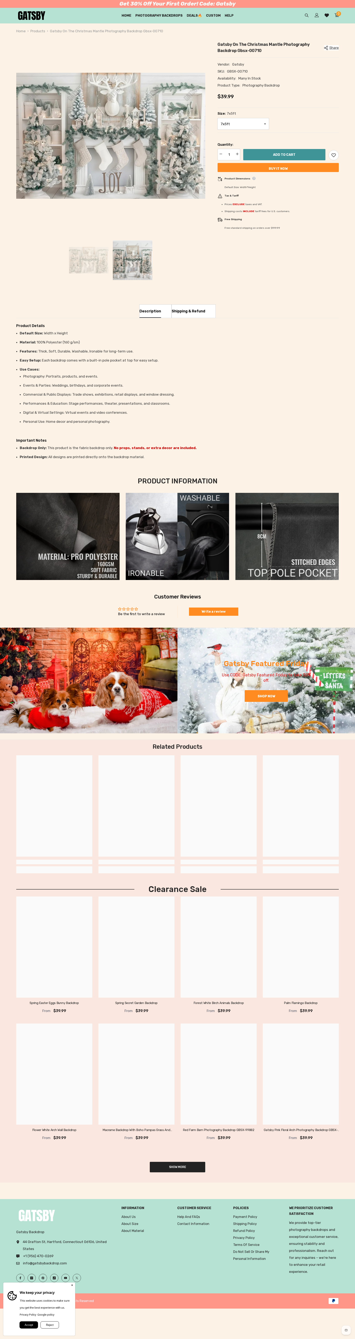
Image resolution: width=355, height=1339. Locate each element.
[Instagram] (32, 1278)
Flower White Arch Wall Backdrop (54, 1130)
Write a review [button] (214, 611)
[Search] (306, 15)
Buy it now (278, 169)
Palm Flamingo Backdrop (300, 1003)
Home (21, 31)
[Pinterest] (43, 1278)
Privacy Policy (28, 1314)
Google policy (45, 1314)
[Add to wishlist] (333, 155)
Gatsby (238, 64)
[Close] (72, 1286)
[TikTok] (54, 1278)
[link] (68, 536)
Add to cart (284, 155)
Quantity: (225, 144)
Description (150, 311)
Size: (227, 113)
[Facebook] (20, 1278)
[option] (110, 136)
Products (37, 31)
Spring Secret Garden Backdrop (136, 1003)
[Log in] (317, 15)
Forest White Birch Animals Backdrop (219, 1003)
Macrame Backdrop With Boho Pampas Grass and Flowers (136, 1130)
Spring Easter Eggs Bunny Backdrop (54, 1003)
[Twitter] (77, 1278)
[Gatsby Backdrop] (89, 681)
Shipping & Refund (188, 311)
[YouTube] (65, 1278)
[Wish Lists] (327, 15)
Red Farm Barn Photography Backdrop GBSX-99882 (218, 1130)
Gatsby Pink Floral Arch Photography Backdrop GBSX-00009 (301, 1130)
